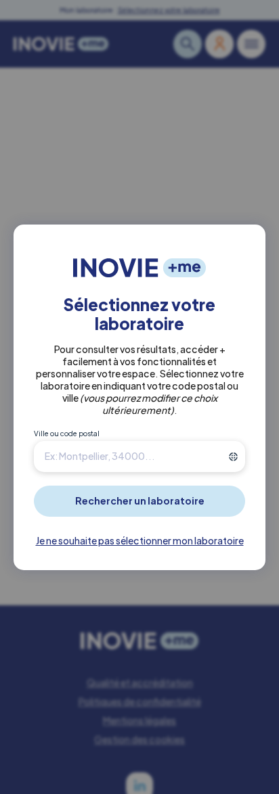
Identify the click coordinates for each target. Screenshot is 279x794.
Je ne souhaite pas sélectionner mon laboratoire (140, 540)
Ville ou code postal (67, 433)
